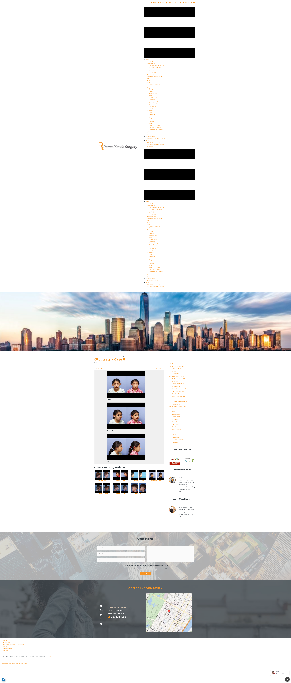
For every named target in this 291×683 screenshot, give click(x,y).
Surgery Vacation (8, 648)
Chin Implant (176, 414)
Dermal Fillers (176, 416)
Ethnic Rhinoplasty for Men (179, 388)
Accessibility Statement (8, 663)
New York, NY (158, 3)
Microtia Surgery (176, 368)
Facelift (174, 427)
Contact (5, 650)
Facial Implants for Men (178, 396)
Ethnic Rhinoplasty (177, 421)
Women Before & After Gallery (177, 406)
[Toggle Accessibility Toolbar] (3, 679)
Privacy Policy (151, 568)
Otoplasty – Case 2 (120, 480)
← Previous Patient (99, 369)
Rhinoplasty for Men (177, 404)
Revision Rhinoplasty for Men (180, 401)
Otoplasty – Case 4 (156, 480)
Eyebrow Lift (175, 424)
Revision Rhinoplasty (178, 439)
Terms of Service (160, 568)
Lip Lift (174, 434)
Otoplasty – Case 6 (102, 493)
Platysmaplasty (176, 437)
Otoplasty (138, 493)
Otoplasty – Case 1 (102, 480)
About (5, 640)
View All (171, 363)
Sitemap (26, 663)
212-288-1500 (173, 3)
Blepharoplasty (176, 409)
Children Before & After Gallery (177, 366)
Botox (173, 411)
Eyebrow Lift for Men (178, 391)
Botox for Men (176, 381)
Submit (145, 573)
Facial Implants (176, 429)
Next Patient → (160, 369)
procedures (6, 642)
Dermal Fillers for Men (178, 383)
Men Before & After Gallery (176, 376)
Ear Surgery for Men (177, 386)
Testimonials (6, 646)
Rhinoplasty (175, 373)
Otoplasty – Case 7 (120, 493)
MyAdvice (49, 656)
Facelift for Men (176, 394)
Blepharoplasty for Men (178, 378)
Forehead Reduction (178, 399)
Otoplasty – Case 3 (138, 480)
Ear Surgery (175, 419)
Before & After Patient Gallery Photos (13, 644)
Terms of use (19, 663)
